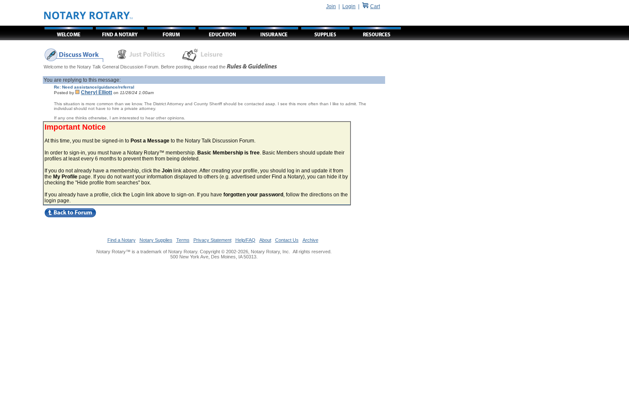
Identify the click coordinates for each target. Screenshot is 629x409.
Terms (183, 240)
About (265, 240)
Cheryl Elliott (96, 92)
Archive (310, 240)
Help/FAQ (245, 240)
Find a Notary (121, 240)
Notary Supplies (155, 240)
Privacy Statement (212, 240)
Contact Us (287, 240)
